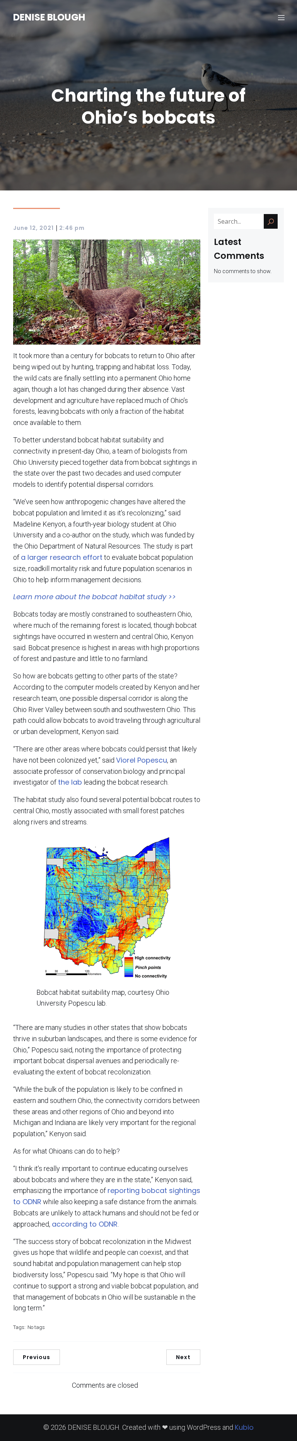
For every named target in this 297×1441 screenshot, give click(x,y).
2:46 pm (72, 228)
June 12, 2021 (33, 228)
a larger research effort (61, 557)
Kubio (244, 1427)
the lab (70, 782)
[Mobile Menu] (281, 17)
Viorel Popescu (141, 760)
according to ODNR (85, 1224)
